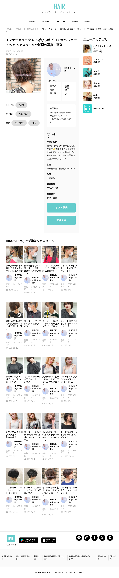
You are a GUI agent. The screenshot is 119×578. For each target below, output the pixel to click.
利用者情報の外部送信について (81, 557)
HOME (32, 21)
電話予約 (61, 220)
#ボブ (34, 123)
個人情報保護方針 (23, 557)
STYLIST (61, 21)
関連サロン (102, 557)
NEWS (87, 21)
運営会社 (113, 557)
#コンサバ (19, 123)
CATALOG (45, 21)
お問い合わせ (7, 557)
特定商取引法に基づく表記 (54, 557)
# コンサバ (23, 114)
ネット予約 (61, 207)
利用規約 (37, 557)
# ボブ (21, 105)
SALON (74, 21)
